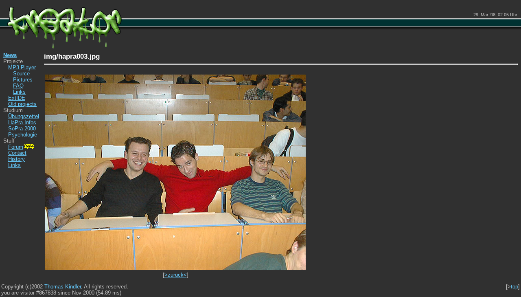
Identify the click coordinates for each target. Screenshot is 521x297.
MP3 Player (22, 67)
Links (19, 92)
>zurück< (175, 275)
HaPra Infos (22, 122)
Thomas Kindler (62, 287)
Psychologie (22, 135)
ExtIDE (16, 98)
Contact (17, 153)
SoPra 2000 (22, 128)
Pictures (23, 80)
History (16, 159)
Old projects (22, 104)
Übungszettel (23, 116)
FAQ (18, 86)
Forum (15, 147)
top (514, 287)
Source (21, 73)
